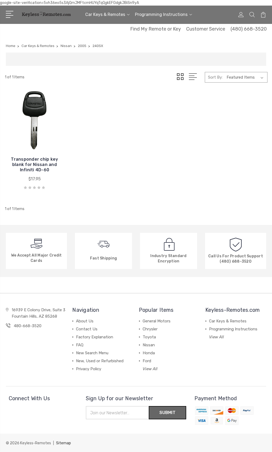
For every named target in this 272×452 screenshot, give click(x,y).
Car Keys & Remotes (105, 14)
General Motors (157, 321)
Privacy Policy (88, 368)
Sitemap (63, 443)
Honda (149, 353)
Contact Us (86, 329)
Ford (147, 361)
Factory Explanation (94, 337)
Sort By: (215, 77)
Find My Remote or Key (155, 29)
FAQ (79, 345)
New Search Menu (92, 353)
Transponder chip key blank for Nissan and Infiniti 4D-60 (34, 164)
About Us (85, 321)
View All (150, 368)
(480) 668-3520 (249, 29)
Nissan (149, 345)
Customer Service (205, 29)
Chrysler (150, 329)
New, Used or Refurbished (100, 361)
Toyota (149, 337)
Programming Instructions (161, 14)
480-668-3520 (27, 325)
